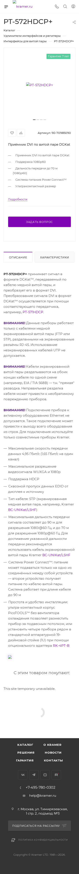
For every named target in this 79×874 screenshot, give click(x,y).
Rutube (56, 775)
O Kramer (52, 744)
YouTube (45, 775)
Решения (26, 752)
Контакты (53, 760)
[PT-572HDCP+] (39, 85)
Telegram (34, 775)
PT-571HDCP (33, 312)
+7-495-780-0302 (40, 787)
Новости (53, 752)
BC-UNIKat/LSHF (22, 510)
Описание (18, 257)
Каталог (25, 744)
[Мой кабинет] (73, 7)
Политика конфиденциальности (43, 840)
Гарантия (25, 760)
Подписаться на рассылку (36, 825)
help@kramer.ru (42, 795)
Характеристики (54, 257)
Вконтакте (22, 775)
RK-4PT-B (61, 645)
